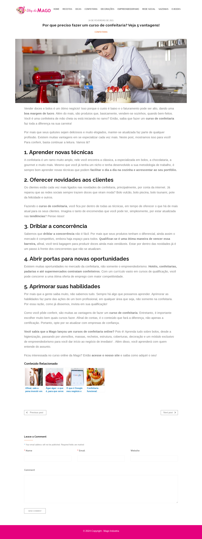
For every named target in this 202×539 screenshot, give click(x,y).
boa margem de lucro (39, 113)
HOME (56, 9)
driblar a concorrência (58, 233)
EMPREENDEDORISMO (128, 9)
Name (29, 450)
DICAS (78, 9)
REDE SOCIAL (148, 9)
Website (135, 450)
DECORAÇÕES (107, 9)
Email (82, 450)
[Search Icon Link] (185, 9)
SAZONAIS (163, 9)
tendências (37, 216)
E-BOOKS (176, 9)
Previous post (36, 412)
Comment (29, 470)
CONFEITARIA (91, 9)
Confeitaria (101, 32)
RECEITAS (67, 9)
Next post (168, 412)
